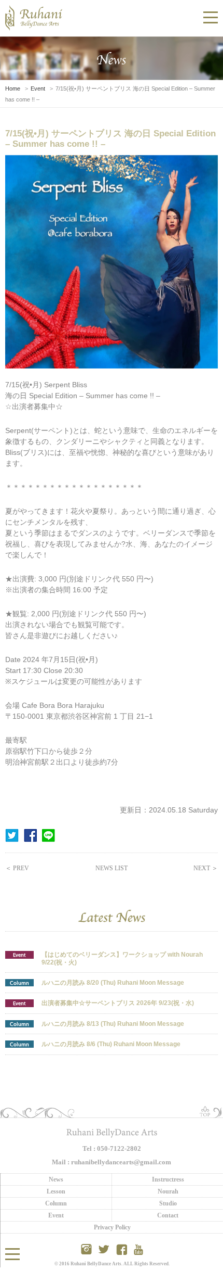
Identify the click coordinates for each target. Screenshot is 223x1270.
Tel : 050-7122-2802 (111, 1148)
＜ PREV (17, 868)
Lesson (56, 1191)
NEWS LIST (111, 868)
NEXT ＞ (205, 868)
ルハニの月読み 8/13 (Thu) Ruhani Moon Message (112, 1023)
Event (38, 88)
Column (19, 982)
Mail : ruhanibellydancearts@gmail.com (111, 1162)
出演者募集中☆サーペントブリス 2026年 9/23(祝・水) (117, 1003)
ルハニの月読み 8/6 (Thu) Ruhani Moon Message (110, 1044)
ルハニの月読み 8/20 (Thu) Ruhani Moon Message (112, 982)
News (56, 1179)
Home (12, 88)
